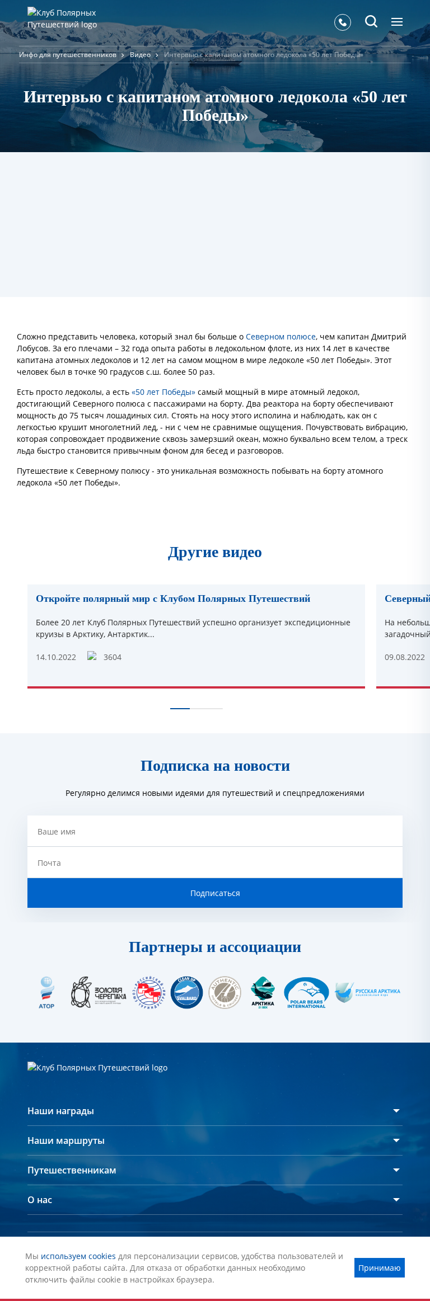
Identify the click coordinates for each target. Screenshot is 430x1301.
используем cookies (78, 1256)
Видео (140, 54)
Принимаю (379, 1267)
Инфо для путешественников (67, 54)
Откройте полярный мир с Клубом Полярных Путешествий (173, 598)
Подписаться (215, 893)
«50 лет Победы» (163, 391)
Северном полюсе (281, 336)
